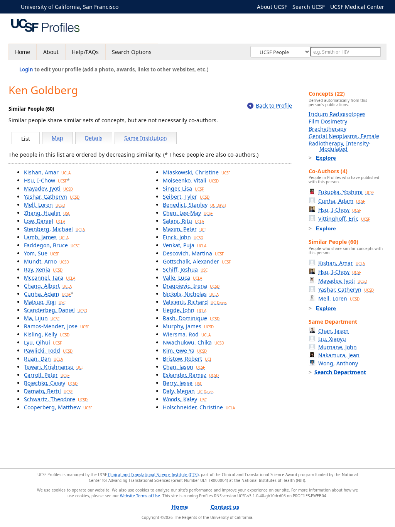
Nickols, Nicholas (191, 293)
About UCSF (272, 6)
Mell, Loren (44, 204)
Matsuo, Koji (45, 302)
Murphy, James (188, 326)
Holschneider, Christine (199, 407)
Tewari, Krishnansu (53, 366)
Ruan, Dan (43, 358)
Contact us (225, 506)
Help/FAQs (85, 52)
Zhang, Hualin (47, 212)
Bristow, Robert (187, 358)
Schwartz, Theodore (56, 399)
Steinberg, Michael (54, 229)
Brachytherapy (327, 128)
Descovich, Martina (193, 253)
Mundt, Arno (46, 261)
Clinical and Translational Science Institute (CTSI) (153, 474)
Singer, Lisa (183, 188)
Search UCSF (308, 6)
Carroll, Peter (46, 374)
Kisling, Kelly (46, 334)
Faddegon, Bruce (51, 245)
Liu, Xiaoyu (332, 339)
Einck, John (183, 237)
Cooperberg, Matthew (58, 407)
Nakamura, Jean (339, 355)
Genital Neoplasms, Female (344, 136)
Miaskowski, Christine (196, 172)
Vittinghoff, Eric (344, 218)
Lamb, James (46, 237)
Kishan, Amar (47, 172)
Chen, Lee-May (188, 212)
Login (26, 69)
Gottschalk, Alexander (197, 261)
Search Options (132, 52)
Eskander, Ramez (191, 374)
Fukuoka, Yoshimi (346, 192)
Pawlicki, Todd (48, 350)
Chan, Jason (184, 366)
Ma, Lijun (41, 318)
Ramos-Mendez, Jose (56, 326)
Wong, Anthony (338, 363)
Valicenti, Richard (195, 302)
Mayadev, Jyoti (48, 188)
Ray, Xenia (43, 269)
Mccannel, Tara (49, 277)
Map (57, 138)
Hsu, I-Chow (45, 180)
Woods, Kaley (185, 399)
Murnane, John (337, 347)
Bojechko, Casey (51, 383)
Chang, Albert (48, 285)
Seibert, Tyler (186, 196)
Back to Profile (274, 105)
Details (94, 138)
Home (22, 52)
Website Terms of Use (140, 495)
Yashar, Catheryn (51, 196)
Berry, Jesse (182, 383)
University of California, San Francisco (69, 6)
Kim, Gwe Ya (185, 350)
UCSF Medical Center (357, 6)
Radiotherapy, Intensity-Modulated (340, 146)
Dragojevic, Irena (191, 285)
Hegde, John (184, 310)
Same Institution (145, 138)
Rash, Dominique (191, 318)
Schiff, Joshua (185, 269)
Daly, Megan (188, 391)
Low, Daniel (44, 221)
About (51, 52)
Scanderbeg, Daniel (55, 310)
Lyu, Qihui (43, 342)
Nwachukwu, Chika (193, 342)
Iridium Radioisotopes (337, 114)
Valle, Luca (182, 277)
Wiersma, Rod (187, 334)
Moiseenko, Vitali (191, 180)
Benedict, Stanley (194, 204)
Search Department (340, 372)
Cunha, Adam (47, 293)
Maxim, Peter (184, 229)
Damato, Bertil (48, 391)
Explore (326, 158)
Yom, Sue (41, 253)
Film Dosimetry (328, 121)
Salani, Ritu (183, 221)
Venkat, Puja (184, 245)
